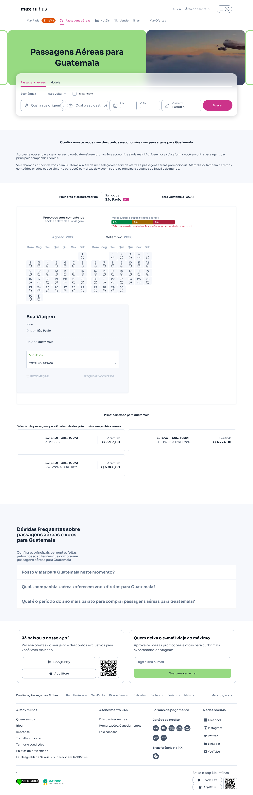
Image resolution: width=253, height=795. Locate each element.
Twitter (213, 736)
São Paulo (98, 695)
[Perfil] (224, 9)
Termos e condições (30, 744)
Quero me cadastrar (183, 673)
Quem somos (25, 719)
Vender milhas (130, 20)
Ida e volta (54, 93)
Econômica (28, 93)
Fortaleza (156, 695)
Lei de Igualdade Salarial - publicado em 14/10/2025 (52, 757)
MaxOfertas (158, 20)
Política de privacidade (32, 751)
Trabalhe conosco (28, 738)
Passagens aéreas (78, 20)
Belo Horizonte (76, 695)
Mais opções (220, 695)
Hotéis (105, 20)
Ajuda (177, 9)
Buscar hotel (85, 93)
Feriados (174, 695)
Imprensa (23, 732)
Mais (187, 695)
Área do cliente (196, 9)
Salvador (140, 695)
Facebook (215, 720)
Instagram (215, 728)
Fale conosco (108, 732)
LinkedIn (214, 743)
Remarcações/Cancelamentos (120, 725)
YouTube (214, 751)
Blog (19, 725)
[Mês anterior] (31, 237)
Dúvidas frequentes (113, 719)
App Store (61, 673)
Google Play (61, 662)
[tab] (33, 83)
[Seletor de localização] (64, 105)
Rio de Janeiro (119, 695)
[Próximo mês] (150, 237)
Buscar (218, 105)
